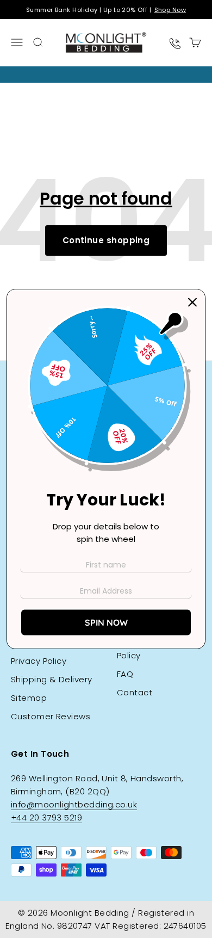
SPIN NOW (106, 621)
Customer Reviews (50, 716)
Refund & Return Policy (151, 649)
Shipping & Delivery (51, 679)
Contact (134, 692)
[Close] (192, 302)
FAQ (125, 674)
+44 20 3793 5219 (46, 817)
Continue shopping (106, 240)
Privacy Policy (38, 661)
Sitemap (29, 698)
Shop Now (170, 9)
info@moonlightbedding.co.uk (74, 804)
